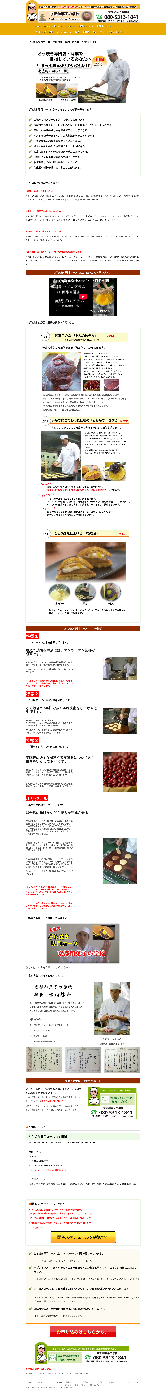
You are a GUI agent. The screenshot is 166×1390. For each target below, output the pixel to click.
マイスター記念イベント (52, 26)
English (69, 26)
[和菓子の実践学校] (83, 11)
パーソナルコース (64, 32)
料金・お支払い (99, 32)
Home (37, 26)
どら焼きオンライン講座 (44, 32)
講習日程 (86, 32)
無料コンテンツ (115, 32)
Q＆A (77, 32)
